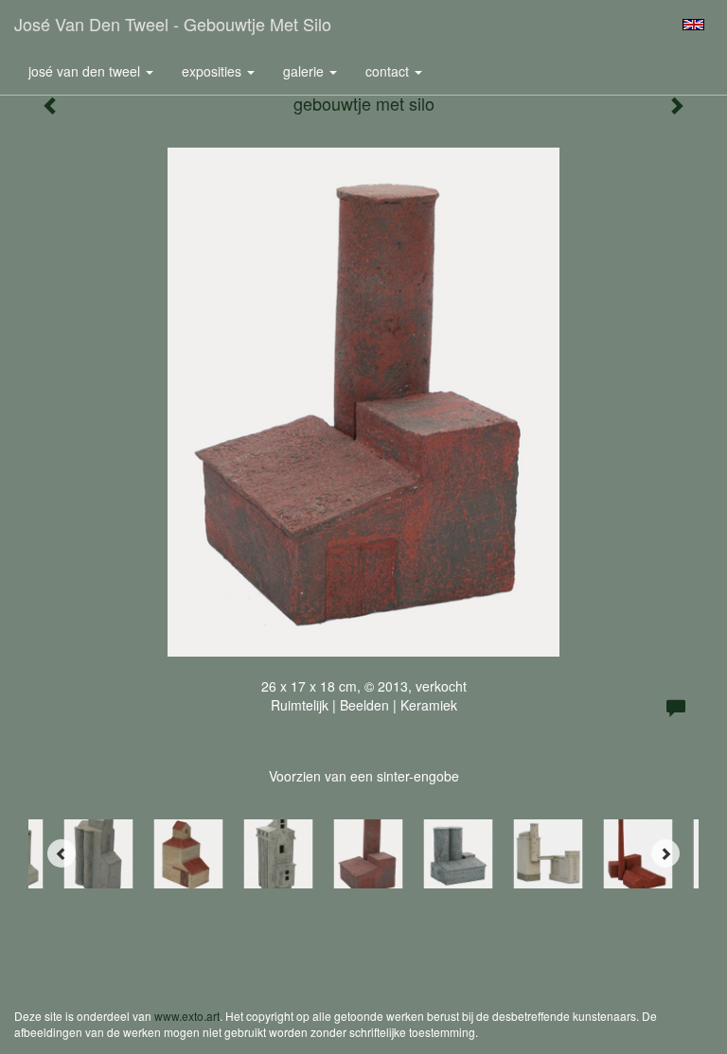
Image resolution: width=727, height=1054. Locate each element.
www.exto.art (187, 1016)
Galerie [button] (305, 70)
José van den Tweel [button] (86, 70)
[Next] (665, 853)
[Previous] (61, 853)
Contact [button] (389, 70)
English (693, 24)
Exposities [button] (213, 70)
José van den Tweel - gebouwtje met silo (172, 23)
